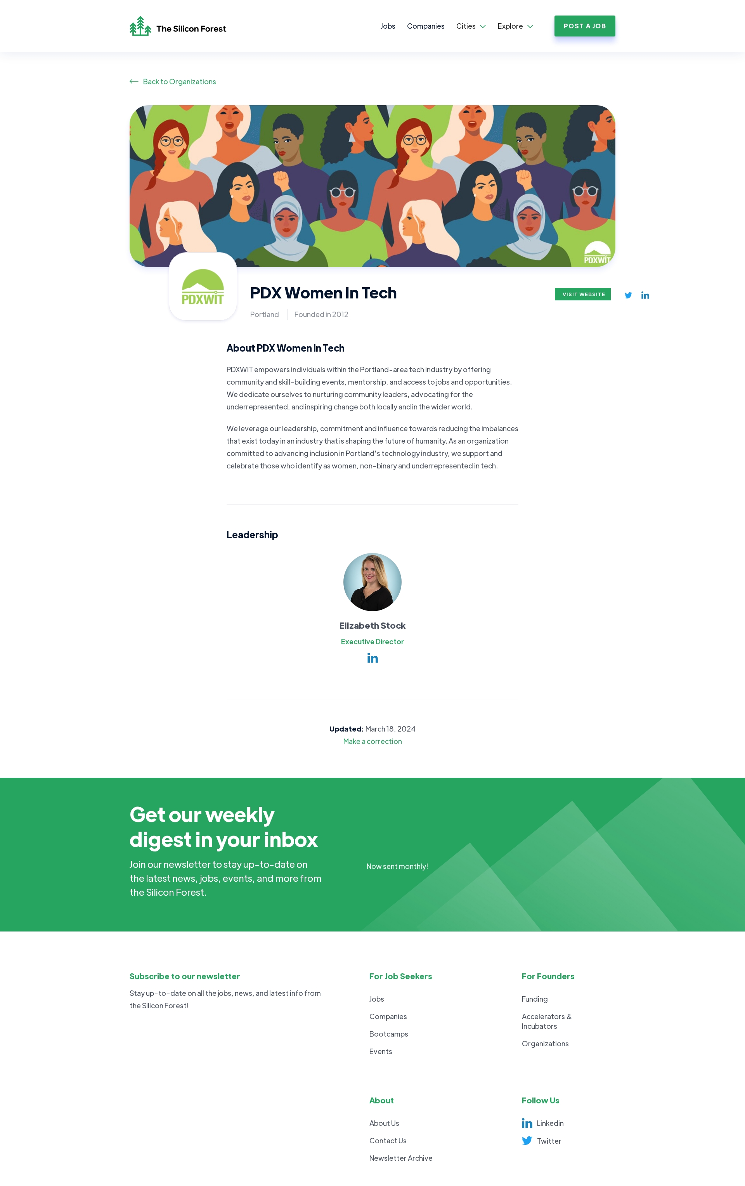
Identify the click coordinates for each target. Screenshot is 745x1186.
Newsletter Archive (401, 1157)
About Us (384, 1122)
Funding (535, 998)
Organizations (545, 1043)
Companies (426, 25)
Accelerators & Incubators (547, 1021)
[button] (471, 26)
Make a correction (372, 741)
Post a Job (585, 26)
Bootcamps (388, 1033)
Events (380, 1051)
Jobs (388, 25)
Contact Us (388, 1140)
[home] (186, 26)
